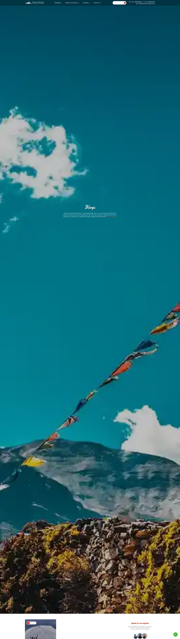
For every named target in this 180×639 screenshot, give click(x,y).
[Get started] (90, 607)
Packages (58, 3)
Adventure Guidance (71, 3)
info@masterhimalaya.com (146, 3)
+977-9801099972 (136, 2)
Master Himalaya (111, 216)
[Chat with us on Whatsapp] (175, 634)
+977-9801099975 (149, 2)
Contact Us (96, 3)
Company (86, 3)
